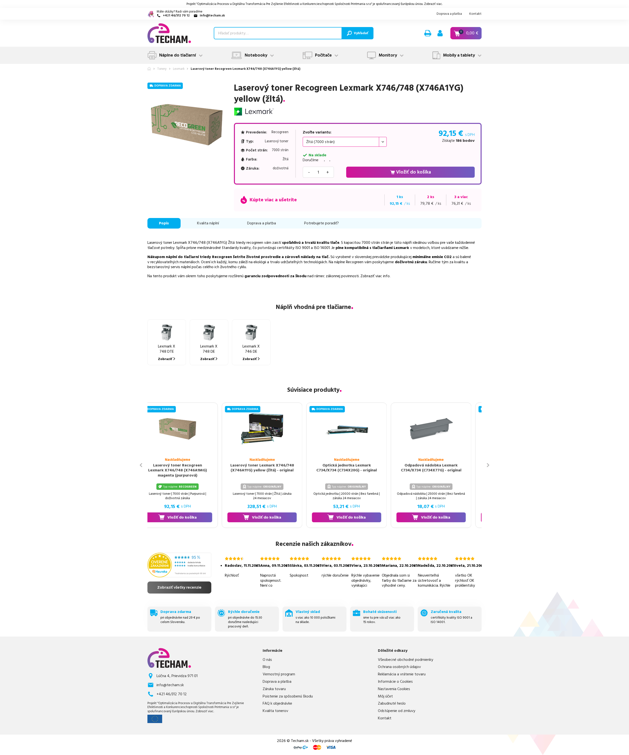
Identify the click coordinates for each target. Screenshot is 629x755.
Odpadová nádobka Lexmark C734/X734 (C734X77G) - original (420, 467)
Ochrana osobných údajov (399, 666)
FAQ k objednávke (277, 703)
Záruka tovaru (274, 689)
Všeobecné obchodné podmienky (405, 659)
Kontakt (475, 14)
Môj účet (385, 696)
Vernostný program (279, 674)
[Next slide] (488, 465)
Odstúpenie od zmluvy (396, 710)
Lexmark (179, 69)
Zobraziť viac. (433, 4)
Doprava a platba (449, 14)
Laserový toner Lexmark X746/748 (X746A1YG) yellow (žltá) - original (251, 467)
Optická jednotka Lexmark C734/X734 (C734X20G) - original (336, 467)
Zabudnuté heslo (392, 703)
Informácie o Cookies (395, 681)
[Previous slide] (141, 465)
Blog (266, 666)
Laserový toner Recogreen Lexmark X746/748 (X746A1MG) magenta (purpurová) (167, 470)
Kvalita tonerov (275, 710)
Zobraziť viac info (375, 276)
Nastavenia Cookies (394, 689)
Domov (149, 69)
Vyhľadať (361, 33)
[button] (427, 33)
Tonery (162, 69)
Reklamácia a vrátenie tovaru (402, 674)
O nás (267, 659)
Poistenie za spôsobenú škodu (288, 696)
